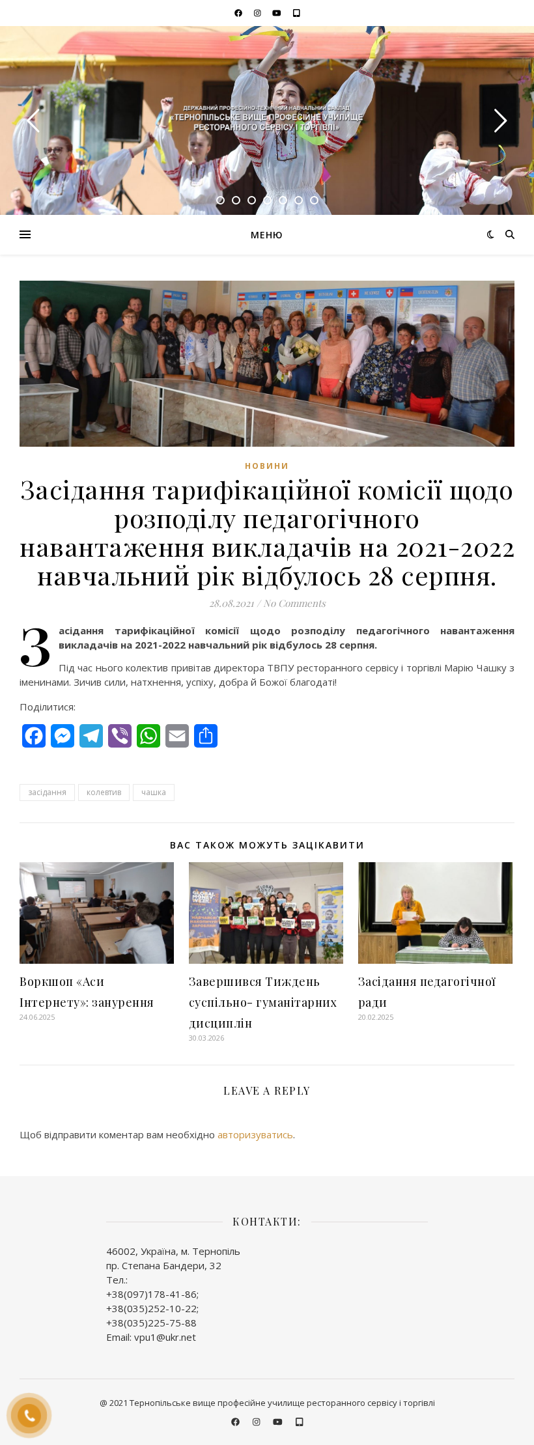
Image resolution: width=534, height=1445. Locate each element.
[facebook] (239, 12)
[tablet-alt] (296, 12)
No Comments (294, 603)
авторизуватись (255, 1134)
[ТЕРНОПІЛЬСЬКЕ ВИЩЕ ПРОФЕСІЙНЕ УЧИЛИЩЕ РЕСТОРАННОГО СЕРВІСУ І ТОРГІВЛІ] (267, 119)
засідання (47, 792)
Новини (267, 465)
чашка (153, 792)
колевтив (104, 792)
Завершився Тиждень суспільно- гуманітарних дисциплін (263, 1002)
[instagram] (258, 12)
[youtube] (277, 12)
